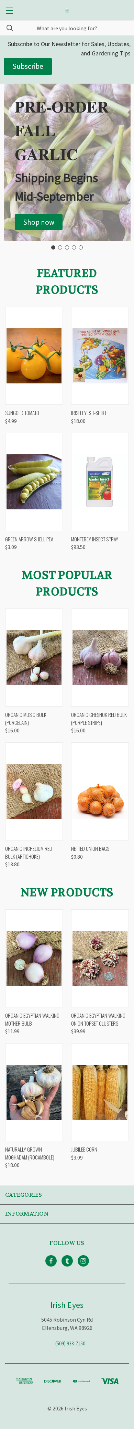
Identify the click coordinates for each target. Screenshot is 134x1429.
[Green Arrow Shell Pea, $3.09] (34, 482)
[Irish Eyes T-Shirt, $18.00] (99, 355)
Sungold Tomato (22, 412)
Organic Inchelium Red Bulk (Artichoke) (28, 852)
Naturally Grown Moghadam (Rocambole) (29, 1153)
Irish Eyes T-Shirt (89, 412)
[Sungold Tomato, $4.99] (34, 355)
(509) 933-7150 (70, 1343)
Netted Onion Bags (90, 848)
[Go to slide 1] (53, 247)
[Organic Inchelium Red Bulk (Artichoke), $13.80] (34, 791)
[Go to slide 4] (74, 247)
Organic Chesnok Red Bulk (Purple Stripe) (99, 718)
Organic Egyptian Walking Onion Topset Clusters (98, 1019)
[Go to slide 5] (81, 247)
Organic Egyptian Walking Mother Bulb (32, 1019)
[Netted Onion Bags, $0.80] (99, 791)
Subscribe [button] (27, 66)
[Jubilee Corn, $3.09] (99, 1092)
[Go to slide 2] (60, 247)
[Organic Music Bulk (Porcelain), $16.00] (34, 657)
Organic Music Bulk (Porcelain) (25, 718)
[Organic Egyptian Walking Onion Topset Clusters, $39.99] (99, 958)
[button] (39, 222)
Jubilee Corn (84, 1149)
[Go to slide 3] (67, 247)
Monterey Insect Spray (94, 539)
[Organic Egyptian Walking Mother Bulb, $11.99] (34, 958)
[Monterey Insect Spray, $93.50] (99, 482)
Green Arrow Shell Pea (29, 539)
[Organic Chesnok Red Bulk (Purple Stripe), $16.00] (99, 657)
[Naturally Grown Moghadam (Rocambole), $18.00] (34, 1092)
